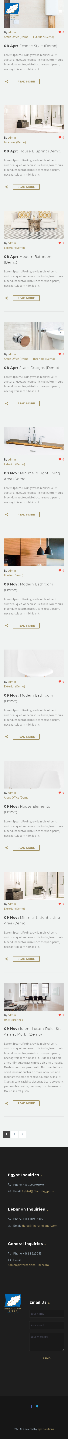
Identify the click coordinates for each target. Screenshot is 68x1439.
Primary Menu (60, 11)
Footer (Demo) (13, 575)
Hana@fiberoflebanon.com (39, 1225)
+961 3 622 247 (32, 1253)
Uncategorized (13, 1020)
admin (12, 32)
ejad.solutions (46, 1429)
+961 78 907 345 (33, 1219)
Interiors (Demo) (15, 142)
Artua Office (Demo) (16, 37)
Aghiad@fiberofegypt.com (39, 1191)
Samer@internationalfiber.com (28, 1265)
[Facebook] (31, 1406)
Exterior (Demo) (43, 37)
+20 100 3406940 (33, 1184)
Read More (26, 81)
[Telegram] (36, 1406)
